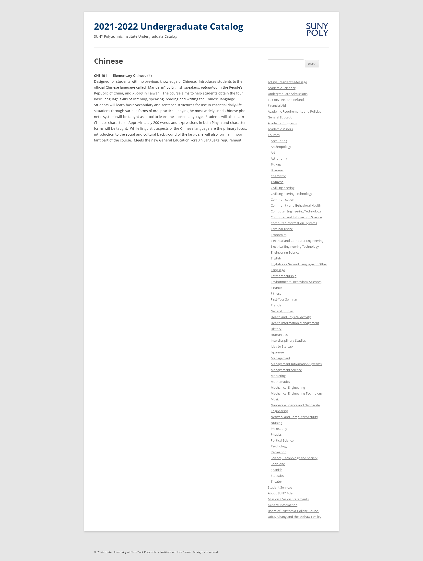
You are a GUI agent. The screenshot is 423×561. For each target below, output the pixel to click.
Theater (276, 481)
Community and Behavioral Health (296, 205)
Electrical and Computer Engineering (297, 240)
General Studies (282, 311)
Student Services (280, 487)
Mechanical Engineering (288, 387)
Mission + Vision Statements (288, 499)
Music (275, 399)
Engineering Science (285, 252)
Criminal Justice (282, 229)
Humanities (279, 334)
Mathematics (280, 381)
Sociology (278, 464)
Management (280, 358)
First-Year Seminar (284, 299)
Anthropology (281, 146)
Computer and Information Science (296, 217)
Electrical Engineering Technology (295, 246)
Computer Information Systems (294, 223)
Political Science (282, 440)
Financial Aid (277, 105)
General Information (282, 505)
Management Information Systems (296, 364)
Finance (276, 287)
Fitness (276, 293)
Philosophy (279, 428)
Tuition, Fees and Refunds (286, 99)
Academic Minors (280, 129)
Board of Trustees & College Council (293, 511)
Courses (274, 135)
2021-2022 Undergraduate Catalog (168, 26)
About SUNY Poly (280, 493)
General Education (281, 117)
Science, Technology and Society (294, 458)
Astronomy (279, 158)
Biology (276, 164)
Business (277, 170)
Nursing (276, 423)
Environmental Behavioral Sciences (296, 282)
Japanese (277, 352)
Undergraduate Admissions (287, 94)
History (276, 329)
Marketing (278, 376)
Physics (276, 434)
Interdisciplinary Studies (288, 340)
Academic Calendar (281, 88)
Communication (282, 199)
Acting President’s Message (287, 82)
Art (273, 152)
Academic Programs (282, 123)
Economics (278, 235)
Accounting (279, 141)
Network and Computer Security (294, 417)
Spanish (276, 470)
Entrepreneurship (283, 276)
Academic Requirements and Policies (294, 111)
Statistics (277, 475)
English (276, 258)
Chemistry (278, 176)
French (276, 305)
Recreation (278, 452)
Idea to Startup (282, 346)
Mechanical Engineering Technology (297, 393)
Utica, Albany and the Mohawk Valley (294, 516)
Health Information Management (295, 323)
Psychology (279, 446)
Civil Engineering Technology (291, 193)
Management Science (286, 370)
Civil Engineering (282, 188)
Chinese (277, 182)
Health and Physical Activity (291, 317)
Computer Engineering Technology (296, 211)
